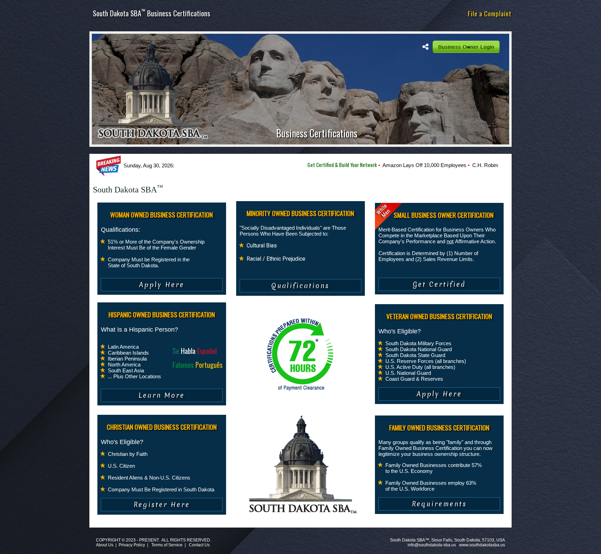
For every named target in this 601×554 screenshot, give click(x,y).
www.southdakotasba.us (482, 545)
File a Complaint (490, 13)
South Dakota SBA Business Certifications (151, 13)
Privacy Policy (132, 545)
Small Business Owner (361, 13)
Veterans (404, 13)
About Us (104, 545)
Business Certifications (317, 133)
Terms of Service (167, 545)
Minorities (316, 13)
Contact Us (199, 545)
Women (289, 13)
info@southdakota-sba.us (432, 545)
